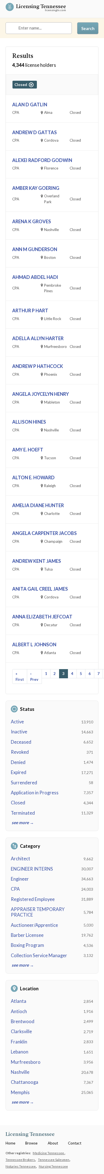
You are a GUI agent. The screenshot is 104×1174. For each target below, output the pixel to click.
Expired (18, 772)
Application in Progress (35, 792)
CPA (15, 889)
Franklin (19, 1042)
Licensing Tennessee (41, 7)
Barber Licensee (27, 935)
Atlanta (18, 1001)
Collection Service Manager (39, 955)
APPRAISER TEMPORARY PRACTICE (38, 912)
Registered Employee (33, 899)
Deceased (21, 742)
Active (17, 721)
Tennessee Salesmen (54, 1159)
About (53, 1143)
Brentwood (22, 1021)
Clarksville (21, 1031)
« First (20, 676)
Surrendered (24, 782)
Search (88, 28)
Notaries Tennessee (21, 1166)
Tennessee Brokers (20, 1159)
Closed (18, 802)
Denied (18, 762)
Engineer (20, 879)
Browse (31, 1143)
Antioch (19, 1011)
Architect (20, 858)
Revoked (20, 752)
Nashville (20, 1072)
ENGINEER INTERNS (32, 869)
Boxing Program (27, 945)
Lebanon (19, 1052)
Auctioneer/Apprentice (34, 925)
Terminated (23, 813)
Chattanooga (24, 1082)
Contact (74, 1143)
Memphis (20, 1092)
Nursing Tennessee (53, 1166)
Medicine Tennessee (49, 1153)
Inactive (19, 732)
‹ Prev (34, 676)
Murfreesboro (25, 1062)
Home (10, 1143)
